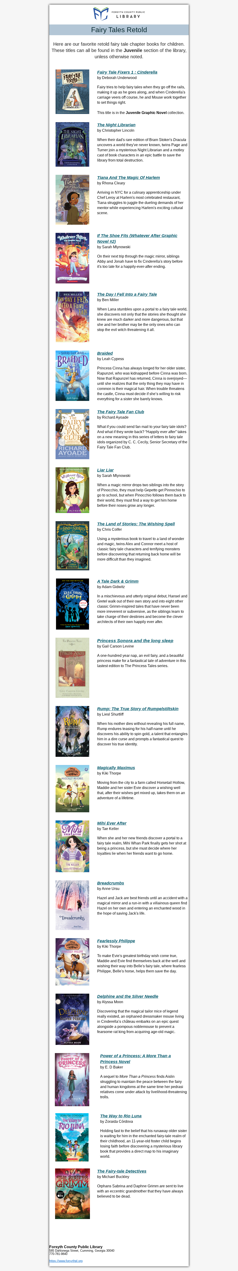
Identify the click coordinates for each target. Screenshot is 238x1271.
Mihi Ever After (111, 823)
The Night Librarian (116, 125)
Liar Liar (105, 470)
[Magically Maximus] (72, 811)
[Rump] (72, 756)
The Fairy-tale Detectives (121, 1171)
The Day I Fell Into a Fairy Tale (127, 294)
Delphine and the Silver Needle (127, 996)
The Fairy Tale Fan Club (120, 412)
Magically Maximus (116, 767)
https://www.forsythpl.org (66, 1261)
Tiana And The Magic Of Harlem (128, 177)
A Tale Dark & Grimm (118, 581)
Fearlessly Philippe (116, 941)
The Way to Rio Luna (121, 1116)
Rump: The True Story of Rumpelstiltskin (137, 708)
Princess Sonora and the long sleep (135, 640)
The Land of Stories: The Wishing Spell (136, 524)
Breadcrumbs (110, 883)
